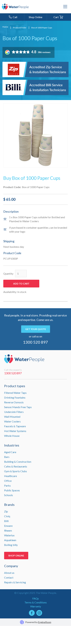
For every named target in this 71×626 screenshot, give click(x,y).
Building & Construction (17, 461)
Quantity (8, 273)
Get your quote (35, 329)
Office (8, 480)
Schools (8, 495)
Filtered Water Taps (15, 392)
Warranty (35, 606)
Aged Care (10, 452)
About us (9, 572)
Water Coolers (12, 421)
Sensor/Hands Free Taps (18, 407)
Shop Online (16, 555)
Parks (7, 485)
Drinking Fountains (14, 397)
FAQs (35, 598)
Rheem (8, 530)
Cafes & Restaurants (15, 466)
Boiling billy (11, 544)
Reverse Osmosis (14, 402)
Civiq (7, 516)
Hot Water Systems (15, 430)
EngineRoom (44, 622)
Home (5, 27)
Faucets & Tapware (15, 426)
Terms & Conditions (35, 602)
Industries (11, 445)
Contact (8, 577)
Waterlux (9, 535)
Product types (14, 386)
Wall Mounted (12, 416)
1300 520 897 (35, 342)
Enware (8, 525)
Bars (6, 456)
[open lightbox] (35, 135)
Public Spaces (12, 490)
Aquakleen (10, 540)
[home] (15, 7)
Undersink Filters (14, 411)
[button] (65, 7)
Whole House (11, 435)
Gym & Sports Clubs (15, 471)
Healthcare (10, 475)
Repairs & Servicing (15, 582)
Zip (6, 511)
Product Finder (19, 27)
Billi (6, 520)
